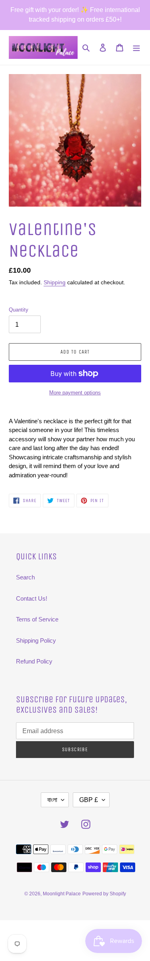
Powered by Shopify (104, 894)
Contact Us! (31, 598)
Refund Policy (34, 661)
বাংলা (52, 799)
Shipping (55, 282)
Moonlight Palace (62, 894)
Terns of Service (37, 619)
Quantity (18, 310)
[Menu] (136, 47)
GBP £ (88, 799)
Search (25, 577)
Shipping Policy (36, 640)
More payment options (75, 393)
